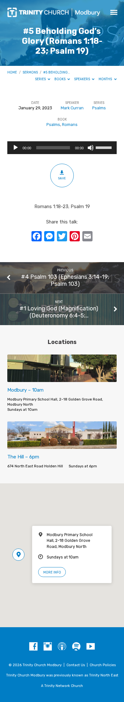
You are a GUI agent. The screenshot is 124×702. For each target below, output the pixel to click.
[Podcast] (62, 647)
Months (106, 79)
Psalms (99, 107)
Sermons (30, 72)
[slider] (105, 147)
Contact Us (75, 665)
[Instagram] (48, 647)
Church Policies (103, 665)
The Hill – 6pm (23, 457)
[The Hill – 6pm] (61, 445)
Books (60, 79)
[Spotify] (76, 647)
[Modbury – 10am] (61, 378)
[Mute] (90, 147)
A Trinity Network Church (62, 686)
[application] (61, 147)
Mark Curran (72, 107)
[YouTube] (90, 647)
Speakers (82, 79)
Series (41, 79)
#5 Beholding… (56, 72)
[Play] (15, 147)
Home (12, 72)
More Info (52, 572)
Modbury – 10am (25, 390)
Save (62, 178)
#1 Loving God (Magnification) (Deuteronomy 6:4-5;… (58, 312)
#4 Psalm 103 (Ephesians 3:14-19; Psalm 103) (65, 280)
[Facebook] (33, 647)
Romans (70, 124)
